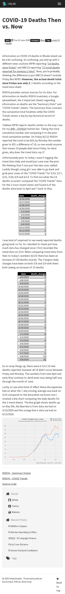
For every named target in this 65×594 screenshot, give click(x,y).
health (9, 43)
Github (14, 499)
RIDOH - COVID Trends (15, 478)
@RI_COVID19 (18, 129)
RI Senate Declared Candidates (23, 550)
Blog (42, 40)
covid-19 (56, 40)
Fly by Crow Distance (18, 544)
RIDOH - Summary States (16, 473)
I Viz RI (11, 4)
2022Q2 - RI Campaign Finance (22, 538)
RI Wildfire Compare (17, 526)
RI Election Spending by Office (22, 532)
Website (15, 512)
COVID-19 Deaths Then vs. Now (31, 23)
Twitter (15, 506)
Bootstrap (27, 581)
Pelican (17, 581)
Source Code (9, 484)
